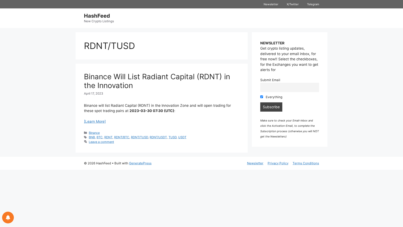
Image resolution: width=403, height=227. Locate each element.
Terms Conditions (306, 163)
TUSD (173, 137)
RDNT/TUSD (139, 137)
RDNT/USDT (158, 137)
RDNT (108, 137)
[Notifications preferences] (8, 217)
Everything (273, 97)
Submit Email (270, 80)
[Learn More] (95, 121)
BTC (100, 137)
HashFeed (97, 16)
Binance (94, 133)
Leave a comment (101, 142)
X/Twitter (293, 4)
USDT (182, 137)
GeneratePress (140, 163)
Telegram (313, 4)
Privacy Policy (278, 163)
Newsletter (271, 4)
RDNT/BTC (121, 137)
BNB (92, 137)
